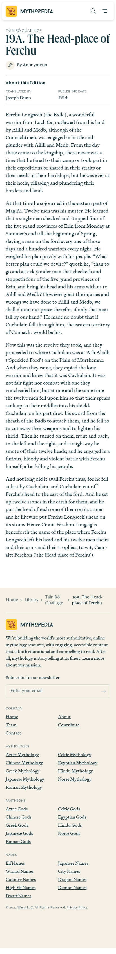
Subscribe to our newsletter (33, 678)
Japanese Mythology (25, 779)
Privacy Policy (77, 907)
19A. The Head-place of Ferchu (87, 600)
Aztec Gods (17, 809)
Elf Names (15, 863)
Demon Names (72, 887)
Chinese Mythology (24, 763)
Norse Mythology (75, 779)
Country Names (21, 879)
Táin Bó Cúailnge (54, 600)
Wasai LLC (25, 907)
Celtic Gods (69, 809)
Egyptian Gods (72, 817)
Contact (13, 733)
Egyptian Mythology (77, 763)
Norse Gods (69, 833)
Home (12, 600)
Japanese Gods (19, 833)
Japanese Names (73, 863)
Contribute (68, 725)
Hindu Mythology (75, 771)
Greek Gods (17, 825)
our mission (29, 665)
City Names (69, 871)
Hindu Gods (70, 825)
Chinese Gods (19, 817)
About (64, 717)
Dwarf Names (18, 896)
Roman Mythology (24, 787)
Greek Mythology (22, 771)
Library (31, 600)
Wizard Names (20, 871)
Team (11, 725)
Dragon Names (72, 879)
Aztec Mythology (22, 755)
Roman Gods (18, 841)
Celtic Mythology (74, 755)
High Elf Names (20, 887)
